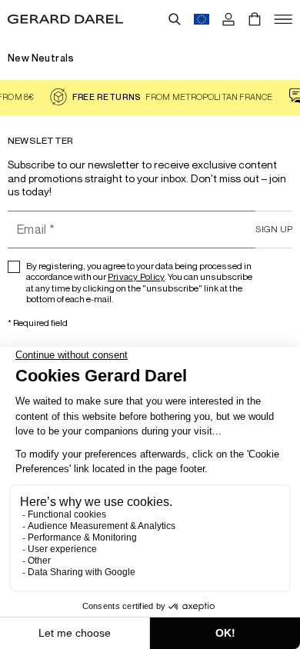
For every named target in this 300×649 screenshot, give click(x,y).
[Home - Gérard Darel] (65, 19)
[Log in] (228, 19)
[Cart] (255, 19)
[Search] (175, 19)
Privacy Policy (136, 276)
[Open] (283, 19)
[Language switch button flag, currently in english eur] (201, 19)
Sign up (273, 229)
